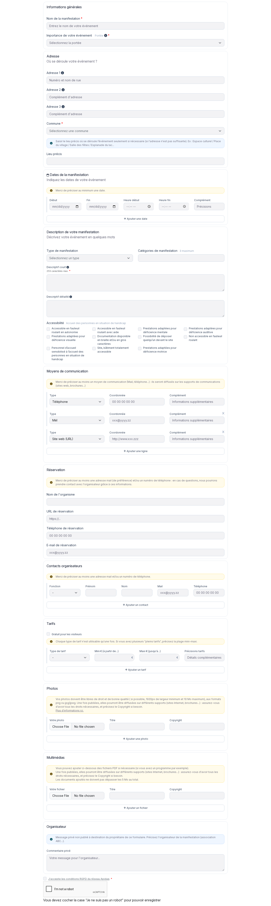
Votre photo (57, 720)
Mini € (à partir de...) (107, 651)
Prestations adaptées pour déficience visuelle (68, 338)
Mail (160, 586)
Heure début (131, 200)
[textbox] (135, 131)
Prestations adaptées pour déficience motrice (159, 349)
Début (53, 200)
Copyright (176, 720)
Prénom (90, 586)
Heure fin (164, 200)
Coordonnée (117, 395)
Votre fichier (57, 789)
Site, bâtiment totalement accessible (113, 349)
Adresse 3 (54, 106)
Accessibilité (86, 323)
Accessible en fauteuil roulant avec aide (111, 330)
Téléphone (200, 586)
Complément (202, 200)
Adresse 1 (54, 73)
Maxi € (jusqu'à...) (150, 651)
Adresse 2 (54, 89)
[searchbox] (142, 258)
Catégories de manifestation (166, 250)
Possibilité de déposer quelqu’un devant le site (158, 338)
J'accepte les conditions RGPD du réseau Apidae (78, 878)
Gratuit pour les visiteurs (67, 634)
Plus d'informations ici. (70, 710)
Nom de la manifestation (63, 18)
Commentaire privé (59, 850)
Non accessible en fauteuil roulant (205, 338)
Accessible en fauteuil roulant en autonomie (65, 330)
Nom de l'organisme (61, 494)
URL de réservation (60, 511)
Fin (88, 200)
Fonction (55, 586)
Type (53, 395)
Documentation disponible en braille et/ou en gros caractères (113, 340)
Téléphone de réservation (65, 528)
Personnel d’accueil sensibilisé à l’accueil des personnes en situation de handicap (68, 353)
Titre (112, 720)
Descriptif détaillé (58, 296)
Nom (124, 586)
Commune (54, 123)
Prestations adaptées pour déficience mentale (159, 330)
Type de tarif (58, 651)
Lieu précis (54, 154)
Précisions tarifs (195, 651)
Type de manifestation (62, 250)
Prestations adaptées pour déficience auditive (205, 330)
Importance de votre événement (75, 35)
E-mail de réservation (61, 545)
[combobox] (135, 131)
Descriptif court (57, 269)
